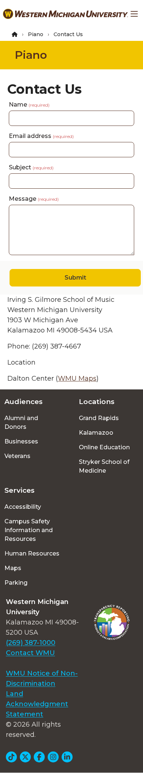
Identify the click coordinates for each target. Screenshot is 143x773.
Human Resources (31, 553)
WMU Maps (77, 378)
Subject (31, 167)
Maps (12, 568)
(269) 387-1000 (30, 643)
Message (34, 198)
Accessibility (22, 506)
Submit (75, 277)
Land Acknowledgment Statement (37, 704)
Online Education (104, 447)
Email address (41, 135)
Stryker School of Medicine (104, 466)
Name (29, 104)
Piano (35, 34)
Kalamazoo (96, 432)
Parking (15, 582)
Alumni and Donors (21, 422)
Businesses (21, 441)
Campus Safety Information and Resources (28, 530)
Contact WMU (30, 653)
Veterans (17, 456)
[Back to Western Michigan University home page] (65, 14)
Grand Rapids (99, 418)
